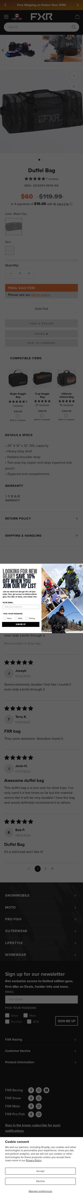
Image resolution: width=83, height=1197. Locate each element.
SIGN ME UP (21, 624)
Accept (40, 1171)
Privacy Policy (34, 1160)
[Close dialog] (80, 566)
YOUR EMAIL (8, 602)
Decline (40, 1181)
